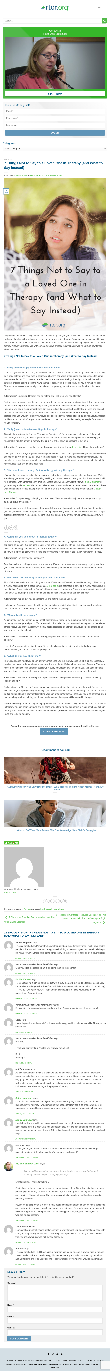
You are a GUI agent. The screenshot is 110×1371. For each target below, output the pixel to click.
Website (11, 1328)
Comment (12, 1283)
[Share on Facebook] (45, 901)
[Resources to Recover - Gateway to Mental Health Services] (55, 8)
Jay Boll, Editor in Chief (27, 1164)
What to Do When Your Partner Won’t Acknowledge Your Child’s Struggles (56, 830)
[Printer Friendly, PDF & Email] (11, 843)
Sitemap (9, 1360)
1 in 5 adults (53, 586)
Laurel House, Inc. (54, 1364)
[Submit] (104, 20)
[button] (99, 8)
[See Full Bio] (17, 892)
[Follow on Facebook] (6, 527)
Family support (46, 909)
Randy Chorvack (24, 1120)
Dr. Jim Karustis (23, 979)
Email (10, 1316)
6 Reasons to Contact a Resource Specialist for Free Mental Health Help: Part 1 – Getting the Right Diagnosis (81, 919)
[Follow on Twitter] (11, 527)
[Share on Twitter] (50, 901)
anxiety (26, 485)
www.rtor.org (24, 1364)
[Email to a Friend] (55, 901)
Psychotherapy (59, 909)
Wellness (8, 159)
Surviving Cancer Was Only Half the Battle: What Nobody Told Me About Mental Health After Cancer (56, 788)
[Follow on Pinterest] (16, 527)
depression (77, 447)
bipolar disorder (92, 482)
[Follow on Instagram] (53, 1355)
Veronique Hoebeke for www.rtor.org (45, 175)
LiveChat (55, 1367)
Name (10, 1305)
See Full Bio (10, 892)
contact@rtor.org (75, 1360)
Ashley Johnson (23, 1098)
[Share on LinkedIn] (65, 901)
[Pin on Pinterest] (60, 901)
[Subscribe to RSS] (62, 1355)
